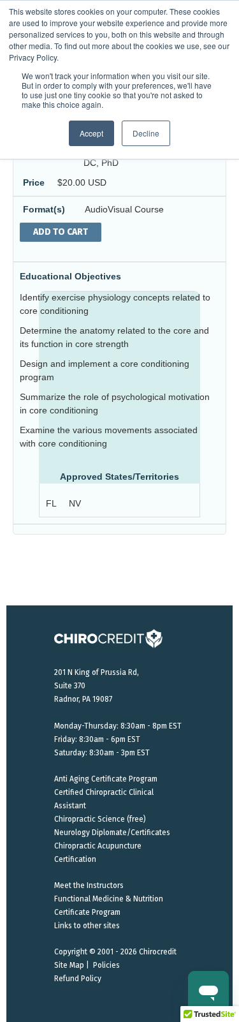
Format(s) (44, 209)
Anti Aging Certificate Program (105, 778)
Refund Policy (77, 978)
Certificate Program (87, 912)
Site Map (69, 965)
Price (34, 182)
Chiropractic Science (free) (100, 819)
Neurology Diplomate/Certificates (112, 832)
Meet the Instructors (89, 885)
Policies (106, 965)
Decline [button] (146, 133)
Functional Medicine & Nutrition (108, 898)
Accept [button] (91, 133)
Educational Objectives (70, 276)
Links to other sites (87, 925)
